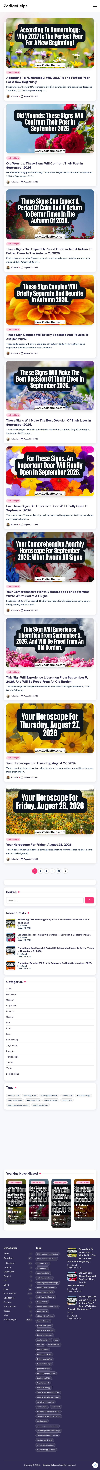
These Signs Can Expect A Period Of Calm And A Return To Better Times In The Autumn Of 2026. (55, 950)
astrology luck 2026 (45, 1292)
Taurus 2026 (67, 1100)
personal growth (43, 1369)
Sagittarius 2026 (33, 1100)
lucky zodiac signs (15, 1100)
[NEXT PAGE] (65, 871)
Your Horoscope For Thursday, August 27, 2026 (41, 763)
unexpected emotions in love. (48, 1411)
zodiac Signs (13, 72)
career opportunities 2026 (47, 1306)
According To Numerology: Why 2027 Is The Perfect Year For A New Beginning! (53, 921)
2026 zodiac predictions (46, 1259)
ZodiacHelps (16, 6)
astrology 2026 (30, 1095)
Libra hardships (54, 1345)
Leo (8, 1022)
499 (58, 871)
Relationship (12, 1039)
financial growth (43, 1321)
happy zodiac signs (44, 1335)
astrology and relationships (47, 1283)
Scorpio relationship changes (48, 1397)
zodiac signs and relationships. (49, 1431)
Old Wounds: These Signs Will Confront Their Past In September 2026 (54, 934)
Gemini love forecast (45, 1330)
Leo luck (40, 1345)
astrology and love (44, 1278)
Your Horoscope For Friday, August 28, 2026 (39, 844)
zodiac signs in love (40, 1105)
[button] (65, 871)
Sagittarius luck (43, 1383)
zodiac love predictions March (48, 1416)
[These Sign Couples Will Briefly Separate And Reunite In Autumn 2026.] (10, 965)
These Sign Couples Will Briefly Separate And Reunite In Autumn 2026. (54, 963)
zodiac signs (42, 1421)
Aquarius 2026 (13, 1095)
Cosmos (10, 1011)
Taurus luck (56, 1407)
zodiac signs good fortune (18, 1105)
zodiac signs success (45, 1445)
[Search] (89, 900)
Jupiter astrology (83, 1095)
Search (11, 892)
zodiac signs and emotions (47, 1426)
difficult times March (45, 1316)
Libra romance (42, 1349)
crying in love (42, 1311)
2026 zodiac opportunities (47, 1254)
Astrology (11, 994)
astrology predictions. (49, 1095)
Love (8, 1034)
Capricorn (11, 1005)
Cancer (10, 1000)
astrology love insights (46, 1287)
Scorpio (10, 1051)
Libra (8, 1028)
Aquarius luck (42, 1268)
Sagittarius (11, 1045)
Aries (8, 988)
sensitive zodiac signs (45, 1402)
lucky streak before (44, 1359)
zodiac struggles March (46, 1450)
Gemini (9, 1017)
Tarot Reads (12, 1056)
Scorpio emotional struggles (48, 1392)
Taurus (9, 1062)
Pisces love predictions (46, 1373)
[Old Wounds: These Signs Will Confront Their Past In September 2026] (10, 937)
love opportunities (44, 1354)
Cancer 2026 (67, 1095)
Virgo (9, 1068)
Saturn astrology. (51, 1100)
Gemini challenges (44, 1326)
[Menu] (94, 6)
